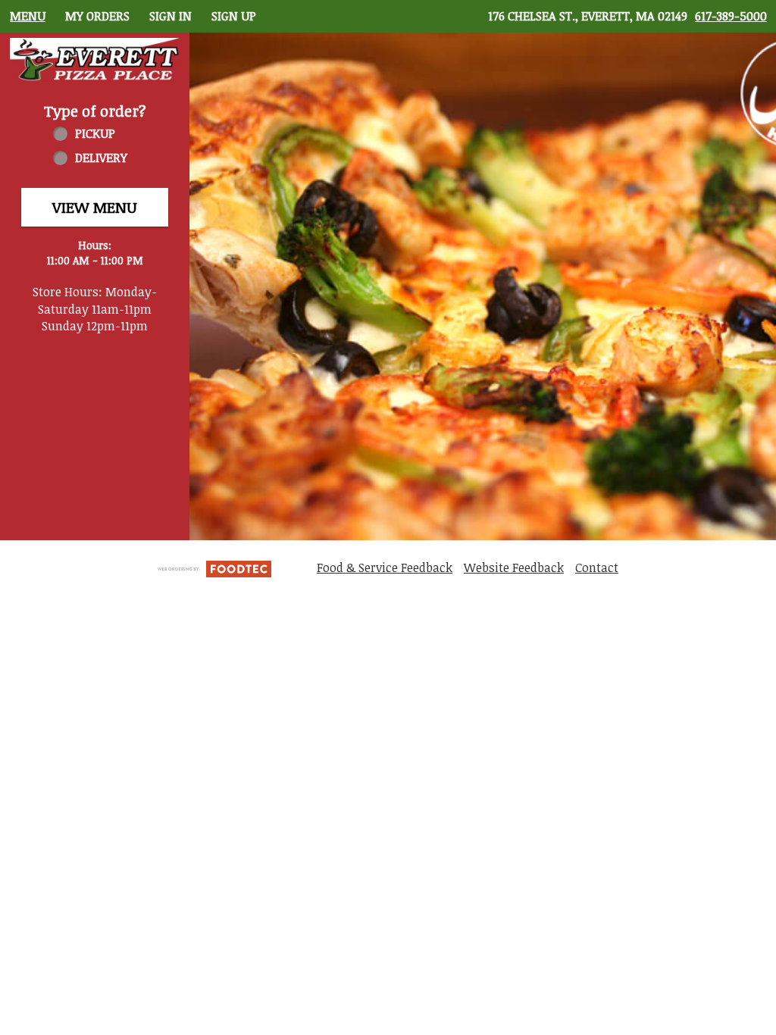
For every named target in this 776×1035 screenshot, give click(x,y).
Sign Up (233, 16)
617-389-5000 (731, 16)
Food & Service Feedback (384, 567)
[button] (94, 60)
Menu (27, 16)
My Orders (97, 16)
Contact (596, 567)
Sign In (170, 16)
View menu (94, 206)
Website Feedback (514, 567)
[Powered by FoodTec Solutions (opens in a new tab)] (214, 567)
